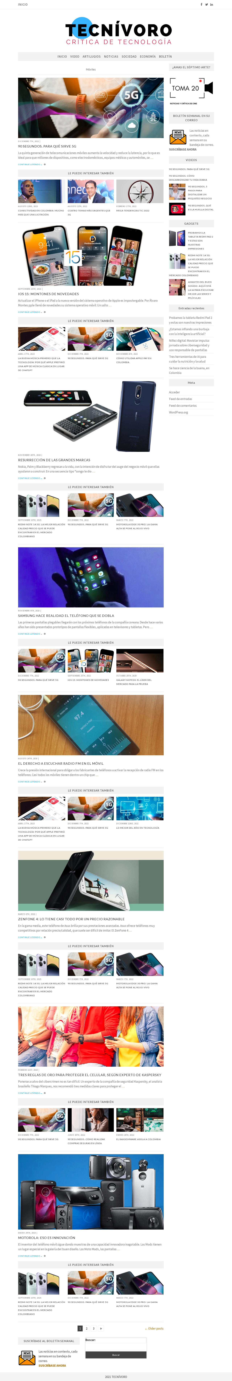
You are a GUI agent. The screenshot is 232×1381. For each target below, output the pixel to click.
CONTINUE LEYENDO (30, 164)
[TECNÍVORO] (118, 30)
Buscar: (90, 1340)
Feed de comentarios (183, 406)
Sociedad (129, 57)
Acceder (174, 392)
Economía (148, 57)
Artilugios (92, 57)
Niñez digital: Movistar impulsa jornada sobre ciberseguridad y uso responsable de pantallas (189, 345)
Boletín (165, 57)
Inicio (23, 5)
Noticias (111, 57)
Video (74, 57)
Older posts (154, 1328)
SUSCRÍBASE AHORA (182, 149)
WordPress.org (178, 412)
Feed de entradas (180, 399)
